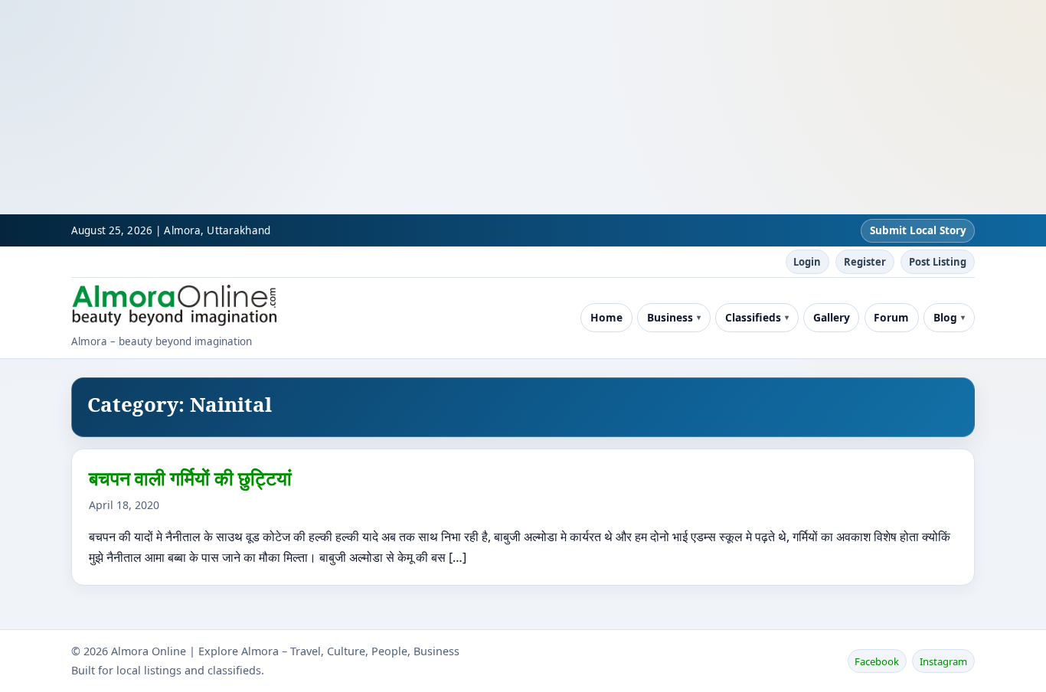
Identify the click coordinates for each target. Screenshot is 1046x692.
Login (807, 262)
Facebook (877, 661)
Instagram (943, 661)
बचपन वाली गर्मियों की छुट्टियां (190, 478)
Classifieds (753, 317)
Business (670, 317)
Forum (891, 317)
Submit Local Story (918, 230)
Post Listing (937, 262)
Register (865, 262)
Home (606, 317)
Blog (945, 317)
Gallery (831, 317)
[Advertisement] (459, 107)
